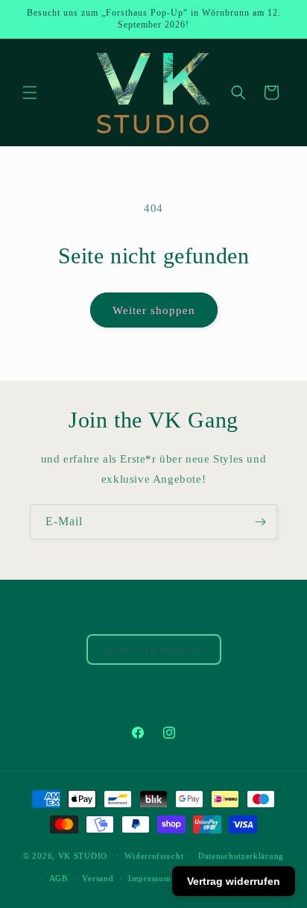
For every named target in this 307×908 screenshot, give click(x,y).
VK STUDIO (82, 855)
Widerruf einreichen (154, 649)
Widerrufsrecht (153, 855)
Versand (97, 878)
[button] (29, 92)
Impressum (149, 878)
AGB (58, 878)
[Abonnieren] (260, 521)
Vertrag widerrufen (233, 881)
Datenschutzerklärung (241, 855)
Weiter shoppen (154, 310)
